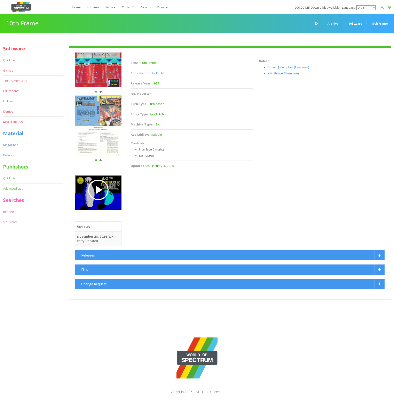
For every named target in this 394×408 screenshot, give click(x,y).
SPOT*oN (10, 222)
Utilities (8, 101)
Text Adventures (15, 81)
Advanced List (13, 188)
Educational (11, 91)
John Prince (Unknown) (283, 73)
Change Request (94, 284)
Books (7, 155)
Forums (145, 7)
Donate (162, 7)
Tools (126, 7)
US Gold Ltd (155, 73)
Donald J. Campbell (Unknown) (288, 67)
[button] (389, 7)
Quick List (10, 60)
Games (8, 70)
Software (355, 23)
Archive (110, 7)
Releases (88, 255)
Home (76, 7)
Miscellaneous (13, 122)
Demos (8, 111)
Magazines (10, 145)
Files (84, 269)
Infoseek (93, 7)
